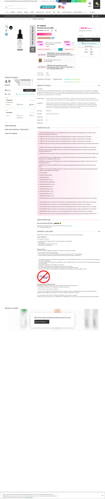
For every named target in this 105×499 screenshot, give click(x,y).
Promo (7, 12)
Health (32, 12)
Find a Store (52, 1)
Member (13, 12)
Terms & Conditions (48, 61)
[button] (96, 4)
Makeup (26, 12)
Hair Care (48, 12)
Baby (58, 12)
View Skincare (10, 126)
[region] (52, 495)
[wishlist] (52, 30)
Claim (60, 49)
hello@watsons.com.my (69, 296)
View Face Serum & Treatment (17, 129)
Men (54, 12)
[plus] (97, 36)
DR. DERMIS (41, 26)
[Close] (102, 495)
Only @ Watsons (77, 12)
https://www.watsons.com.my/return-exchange (66, 295)
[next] (85, 12)
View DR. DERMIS (11, 133)
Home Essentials (66, 12)
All (5, 94)
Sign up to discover (40, 321)
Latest (8, 94)
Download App (45, 1)
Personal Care (40, 12)
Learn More (69, 225)
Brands (92, 12)
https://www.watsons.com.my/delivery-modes (67, 267)
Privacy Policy (29, 497)
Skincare (19, 12)
